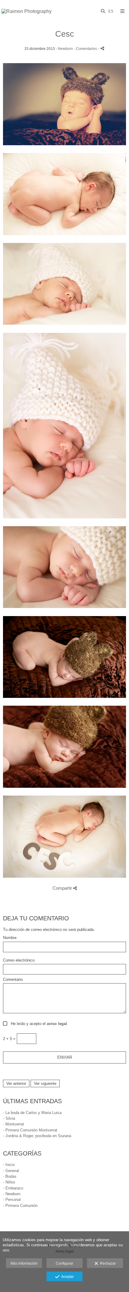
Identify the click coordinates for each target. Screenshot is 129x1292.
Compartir (62, 888)
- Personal (12, 1199)
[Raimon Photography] (27, 11)
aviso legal (57, 1023)
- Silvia (9, 1118)
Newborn (65, 49)
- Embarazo (13, 1188)
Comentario (13, 979)
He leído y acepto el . (38, 1024)
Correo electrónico (18, 960)
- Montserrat (13, 1124)
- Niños (9, 1182)
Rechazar (107, 1263)
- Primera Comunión (20, 1205)
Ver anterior (16, 1083)
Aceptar (66, 1277)
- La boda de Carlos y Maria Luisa (32, 1112)
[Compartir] (102, 48)
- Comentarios (86, 49)
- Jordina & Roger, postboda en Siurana (37, 1136)
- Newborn (11, 1194)
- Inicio (9, 1164)
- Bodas (9, 1176)
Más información (24, 1263)
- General (11, 1170)
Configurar (64, 1263)
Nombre (9, 938)
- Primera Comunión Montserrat (30, 1130)
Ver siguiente (45, 1083)
